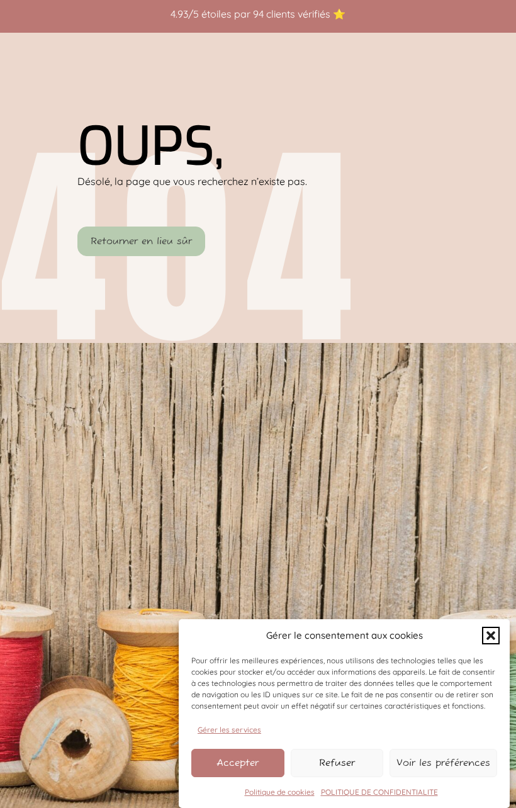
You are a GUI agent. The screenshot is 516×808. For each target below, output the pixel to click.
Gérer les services (229, 729)
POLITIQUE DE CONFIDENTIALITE (379, 792)
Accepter (237, 763)
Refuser (337, 763)
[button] (491, 635)
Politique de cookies (280, 792)
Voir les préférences (443, 763)
